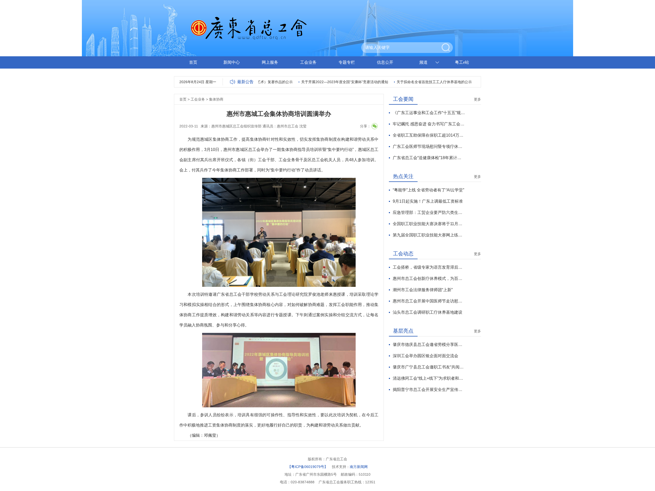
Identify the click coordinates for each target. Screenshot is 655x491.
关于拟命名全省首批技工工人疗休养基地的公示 (422, 82)
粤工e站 (462, 62)
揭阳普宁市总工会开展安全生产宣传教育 (429, 389)
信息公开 (385, 62)
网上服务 (270, 62)
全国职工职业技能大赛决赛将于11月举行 (429, 224)
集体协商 (216, 99)
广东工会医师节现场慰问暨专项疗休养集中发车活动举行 (429, 146)
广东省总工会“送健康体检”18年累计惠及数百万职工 (429, 158)
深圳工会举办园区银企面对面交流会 (425, 356)
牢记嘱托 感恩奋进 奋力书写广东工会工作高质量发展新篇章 (429, 124)
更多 (477, 99)
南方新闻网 (359, 467)
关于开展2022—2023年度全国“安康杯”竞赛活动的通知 (333, 82)
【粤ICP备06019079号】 (308, 467)
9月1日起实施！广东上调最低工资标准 (428, 201)
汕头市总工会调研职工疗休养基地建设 (427, 312)
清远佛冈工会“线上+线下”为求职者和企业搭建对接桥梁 (429, 378)
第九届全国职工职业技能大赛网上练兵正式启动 (429, 235)
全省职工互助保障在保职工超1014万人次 (429, 135)
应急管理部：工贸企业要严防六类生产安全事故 (429, 212)
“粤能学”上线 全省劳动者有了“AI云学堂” (428, 190)
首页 (193, 62)
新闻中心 (231, 62)
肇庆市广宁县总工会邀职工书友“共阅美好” (429, 367)
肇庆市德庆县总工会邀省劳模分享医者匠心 (429, 344)
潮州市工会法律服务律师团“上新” (423, 290)
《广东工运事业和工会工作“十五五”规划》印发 (429, 113)
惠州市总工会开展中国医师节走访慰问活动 (429, 301)
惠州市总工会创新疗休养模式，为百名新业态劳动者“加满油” (429, 278)
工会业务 (308, 62)
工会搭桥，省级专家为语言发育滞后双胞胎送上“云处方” (429, 267)
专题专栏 (347, 62)
